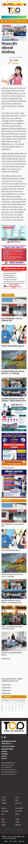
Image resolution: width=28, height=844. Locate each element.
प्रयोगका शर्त (21, 841)
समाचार (11, 21)
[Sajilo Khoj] (14, 5)
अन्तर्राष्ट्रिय (4, 803)
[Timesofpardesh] (14, 417)
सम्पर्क (10, 841)
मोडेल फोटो (18, 825)
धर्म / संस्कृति (18, 811)
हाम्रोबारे (6, 841)
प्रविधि (16, 800)
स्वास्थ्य (3, 822)
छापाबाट (17, 814)
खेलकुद (3, 825)
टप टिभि (17, 822)
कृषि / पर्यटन (18, 803)
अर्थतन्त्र (24, 21)
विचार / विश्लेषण (19, 808)
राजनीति (17, 21)
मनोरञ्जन (17, 819)
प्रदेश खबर (4, 808)
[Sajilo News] (14, 685)
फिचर (3, 814)
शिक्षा (3, 819)
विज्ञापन (15, 841)
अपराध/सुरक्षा (5, 811)
